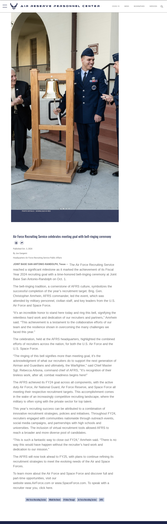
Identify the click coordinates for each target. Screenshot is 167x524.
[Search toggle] (162, 6)
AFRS (101, 499)
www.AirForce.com (37, 483)
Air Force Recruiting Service (87, 499)
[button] (4, 6)
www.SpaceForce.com (70, 483)
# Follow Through (69, 499)
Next (113, 117)
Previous (16, 117)
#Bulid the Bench (54, 499)
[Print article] (16, 243)
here (49, 488)
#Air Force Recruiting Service (36, 499)
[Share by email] (22, 243)
